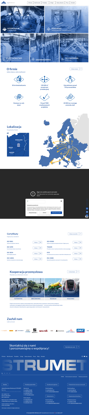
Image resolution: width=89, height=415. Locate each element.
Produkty (45, 2)
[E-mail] (87, 208)
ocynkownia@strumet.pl (53, 391)
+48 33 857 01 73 (28, 393)
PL (8, 2)
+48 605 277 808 (72, 401)
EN (10, 2)
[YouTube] (87, 212)
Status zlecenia (60, 2)
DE (12, 2)
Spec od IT (60, 412)
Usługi (51, 2)
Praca (67, 2)
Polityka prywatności (83, 376)
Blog (38, 356)
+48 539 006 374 (50, 401)
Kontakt (73, 2)
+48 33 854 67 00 (28, 391)
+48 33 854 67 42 (50, 390)
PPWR (62, 376)
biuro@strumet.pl (30, 394)
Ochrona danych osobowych (71, 376)
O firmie (30, 2)
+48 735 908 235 (72, 390)
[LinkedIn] (87, 215)
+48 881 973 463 (28, 401)
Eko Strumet (37, 2)
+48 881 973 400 (28, 390)
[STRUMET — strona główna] (3, 2)
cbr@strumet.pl (73, 391)
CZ (13, 2)
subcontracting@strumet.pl (76, 403)
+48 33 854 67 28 (28, 399)
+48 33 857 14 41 (28, 402)
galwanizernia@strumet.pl (53, 403)
